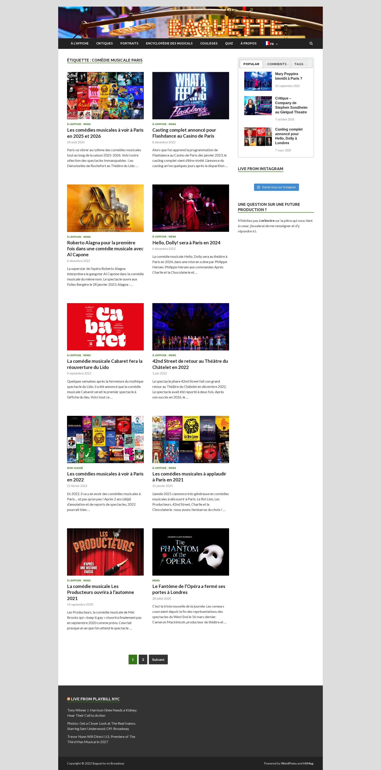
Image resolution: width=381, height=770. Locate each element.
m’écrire (268, 220)
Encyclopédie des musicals (169, 43)
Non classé (75, 468)
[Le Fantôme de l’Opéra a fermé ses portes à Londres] (190, 553)
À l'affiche (74, 124)
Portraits (129, 43)
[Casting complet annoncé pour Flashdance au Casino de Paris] (190, 97)
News (87, 124)
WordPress (289, 763)
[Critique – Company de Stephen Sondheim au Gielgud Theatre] (258, 99)
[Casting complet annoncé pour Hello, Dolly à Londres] (258, 130)
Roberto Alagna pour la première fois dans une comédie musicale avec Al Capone (105, 248)
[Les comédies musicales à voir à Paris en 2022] (105, 441)
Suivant (158, 659)
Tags (298, 64)
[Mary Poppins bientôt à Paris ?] (258, 74)
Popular (251, 64)
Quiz (229, 43)
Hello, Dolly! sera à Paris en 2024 (186, 242)
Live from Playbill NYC (95, 699)
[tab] (251, 64)
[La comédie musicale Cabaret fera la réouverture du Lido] (105, 328)
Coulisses (209, 43)
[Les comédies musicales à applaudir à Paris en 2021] (190, 441)
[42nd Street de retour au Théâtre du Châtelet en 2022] (190, 328)
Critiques (104, 43)
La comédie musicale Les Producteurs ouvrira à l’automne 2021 (100, 592)
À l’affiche (80, 43)
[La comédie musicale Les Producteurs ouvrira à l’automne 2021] (105, 553)
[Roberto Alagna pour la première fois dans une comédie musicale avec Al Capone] (105, 209)
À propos (249, 43)
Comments (277, 64)
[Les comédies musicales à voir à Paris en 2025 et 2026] (105, 97)
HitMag (308, 763)
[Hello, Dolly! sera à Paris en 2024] (190, 209)
